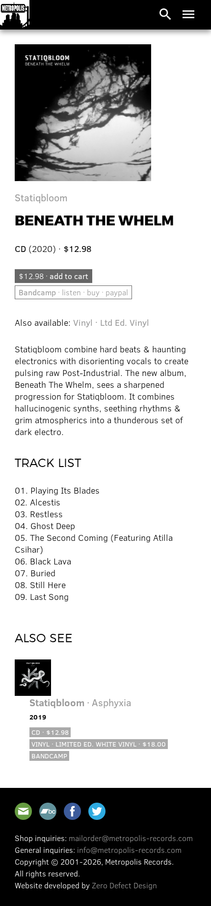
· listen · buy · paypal (73, 292)
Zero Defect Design (124, 885)
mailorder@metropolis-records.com (131, 838)
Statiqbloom (41, 197)
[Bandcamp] (47, 811)
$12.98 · (53, 276)
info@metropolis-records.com (129, 849)
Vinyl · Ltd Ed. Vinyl (111, 322)
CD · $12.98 (50, 732)
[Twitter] (97, 811)
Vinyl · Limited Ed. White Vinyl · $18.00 (98, 744)
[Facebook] (72, 811)
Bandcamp (49, 755)
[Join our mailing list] (23, 811)
